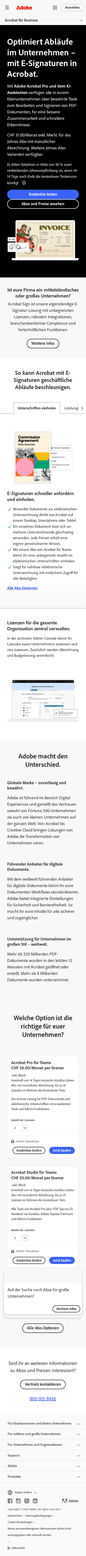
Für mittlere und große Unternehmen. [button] (34, 1434)
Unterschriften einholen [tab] (37, 408)
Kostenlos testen (43, 194)
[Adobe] (24, 7)
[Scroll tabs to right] (82, 408)
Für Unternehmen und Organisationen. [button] (35, 1445)
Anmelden (72, 7)
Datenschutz (15, 1515)
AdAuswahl (18, 1548)
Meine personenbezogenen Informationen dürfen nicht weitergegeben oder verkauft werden (39, 1532)
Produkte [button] (14, 1477)
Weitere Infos (43, 343)
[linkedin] (35, 1501)
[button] (55, 7)
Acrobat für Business (21, 20)
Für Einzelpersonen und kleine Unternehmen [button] (39, 1423)
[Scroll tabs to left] (4, 408)
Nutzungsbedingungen (39, 1515)
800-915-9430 (43, 1398)
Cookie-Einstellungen (20, 1522)
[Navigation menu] (7, 7)
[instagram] (18, 1501)
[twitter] (26, 1501)
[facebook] (10, 1501)
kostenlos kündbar (53, 1080)
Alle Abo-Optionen (22, 588)
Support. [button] (14, 1455)
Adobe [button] (12, 1466)
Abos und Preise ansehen (43, 203)
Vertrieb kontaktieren (43, 1384)
